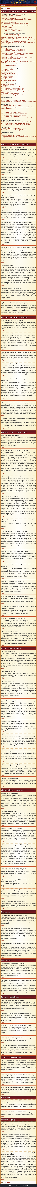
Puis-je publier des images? (8, 73)
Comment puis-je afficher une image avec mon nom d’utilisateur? (18, 39)
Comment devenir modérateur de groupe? (12, 89)
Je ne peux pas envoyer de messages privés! (12, 99)
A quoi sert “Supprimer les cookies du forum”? (13, 30)
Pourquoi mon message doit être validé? (11, 64)
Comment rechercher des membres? (10, 116)
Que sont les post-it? (6, 77)
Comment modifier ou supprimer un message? (13, 49)
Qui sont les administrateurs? (8, 84)
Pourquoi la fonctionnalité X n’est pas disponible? (14, 135)
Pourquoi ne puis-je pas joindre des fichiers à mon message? (17, 57)
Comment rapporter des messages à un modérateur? (15, 60)
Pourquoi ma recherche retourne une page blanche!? (14, 115)
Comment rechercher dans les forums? (11, 112)
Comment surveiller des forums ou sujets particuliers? (15, 123)
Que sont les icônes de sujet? (8, 80)
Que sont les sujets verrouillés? (9, 78)
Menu (3, 5)
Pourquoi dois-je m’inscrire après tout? (11, 17)
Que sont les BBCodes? (7, 69)
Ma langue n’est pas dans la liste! (9, 38)
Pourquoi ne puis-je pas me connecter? (11, 15)
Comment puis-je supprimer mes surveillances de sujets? (16, 124)
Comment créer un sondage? (8, 52)
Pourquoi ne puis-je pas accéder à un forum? (12, 56)
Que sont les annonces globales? (9, 74)
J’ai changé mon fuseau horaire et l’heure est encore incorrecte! (17, 37)
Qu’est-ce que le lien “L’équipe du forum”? (12, 95)
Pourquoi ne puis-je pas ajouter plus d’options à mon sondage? (17, 53)
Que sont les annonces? (7, 76)
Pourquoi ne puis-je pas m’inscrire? (10, 29)
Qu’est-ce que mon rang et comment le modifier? (13, 41)
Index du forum (6, 8)
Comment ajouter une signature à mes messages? (14, 50)
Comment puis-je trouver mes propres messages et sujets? (16, 117)
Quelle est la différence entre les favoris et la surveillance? (16, 121)
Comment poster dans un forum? (9, 48)
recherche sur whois (28, 1159)
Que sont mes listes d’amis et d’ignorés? (11, 105)
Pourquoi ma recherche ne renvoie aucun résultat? (14, 113)
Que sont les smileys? (6, 72)
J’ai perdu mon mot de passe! (9, 22)
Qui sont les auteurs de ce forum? (9, 134)
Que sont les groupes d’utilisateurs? (10, 87)
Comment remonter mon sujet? (9, 65)
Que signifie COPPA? (6, 27)
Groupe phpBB (19, 1126)
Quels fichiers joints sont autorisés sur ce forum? (13, 128)
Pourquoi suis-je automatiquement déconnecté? (13, 18)
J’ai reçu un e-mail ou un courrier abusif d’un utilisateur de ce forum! (18, 101)
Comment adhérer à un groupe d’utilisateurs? (12, 88)
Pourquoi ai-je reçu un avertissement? (10, 58)
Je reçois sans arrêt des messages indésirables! (13, 100)
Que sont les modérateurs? (8, 85)
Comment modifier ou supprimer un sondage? (13, 54)
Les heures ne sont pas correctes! (10, 35)
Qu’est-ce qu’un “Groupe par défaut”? (10, 93)
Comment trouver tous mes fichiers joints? (12, 130)
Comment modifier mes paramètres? (10, 34)
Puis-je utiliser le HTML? (7, 70)
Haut (2, 157)
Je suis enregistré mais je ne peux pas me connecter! (14, 23)
